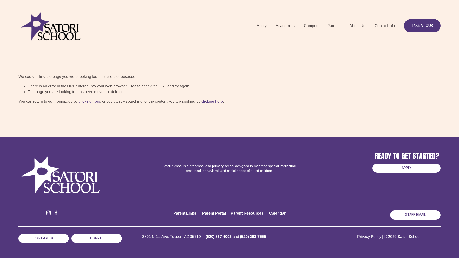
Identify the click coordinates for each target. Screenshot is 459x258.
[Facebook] (56, 212)
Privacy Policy (369, 237)
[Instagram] (48, 212)
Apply (406, 168)
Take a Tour (422, 26)
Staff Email (415, 215)
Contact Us (43, 238)
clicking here (89, 101)
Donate (97, 238)
